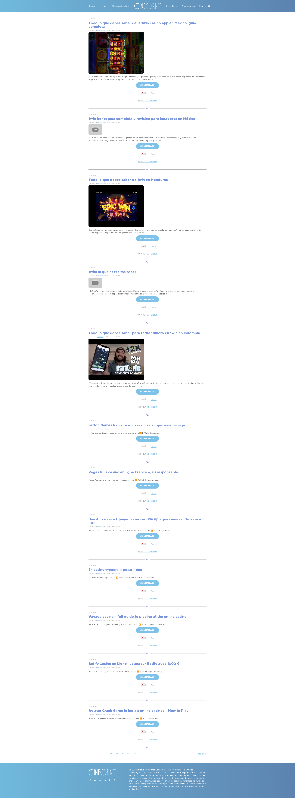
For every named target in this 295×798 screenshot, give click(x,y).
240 (111, 754)
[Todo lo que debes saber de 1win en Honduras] (116, 206)
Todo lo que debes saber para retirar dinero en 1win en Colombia (144, 333)
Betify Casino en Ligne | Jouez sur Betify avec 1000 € (133, 664)
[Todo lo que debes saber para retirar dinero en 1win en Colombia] (116, 359)
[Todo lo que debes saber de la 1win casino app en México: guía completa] (116, 52)
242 (122, 754)
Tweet (153, 93)
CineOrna (100, 30)
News (103, 6)
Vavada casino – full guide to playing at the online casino (137, 616)
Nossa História (188, 6)
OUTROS (92, 19)
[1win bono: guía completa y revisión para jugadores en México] (95, 129)
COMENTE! (147, 101)
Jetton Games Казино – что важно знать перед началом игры (137, 425)
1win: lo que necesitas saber (112, 272)
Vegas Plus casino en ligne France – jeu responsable (133, 472)
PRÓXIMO (202, 754)
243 (128, 754)
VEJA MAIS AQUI (147, 85)
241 (117, 754)
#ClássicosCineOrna (120, 6)
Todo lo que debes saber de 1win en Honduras (128, 180)
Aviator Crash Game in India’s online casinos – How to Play (138, 711)
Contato (202, 6)
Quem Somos (172, 6)
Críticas (91, 6)
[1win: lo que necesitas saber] (95, 282)
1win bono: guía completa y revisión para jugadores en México (141, 119)
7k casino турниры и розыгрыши (115, 569)
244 (134, 754)
